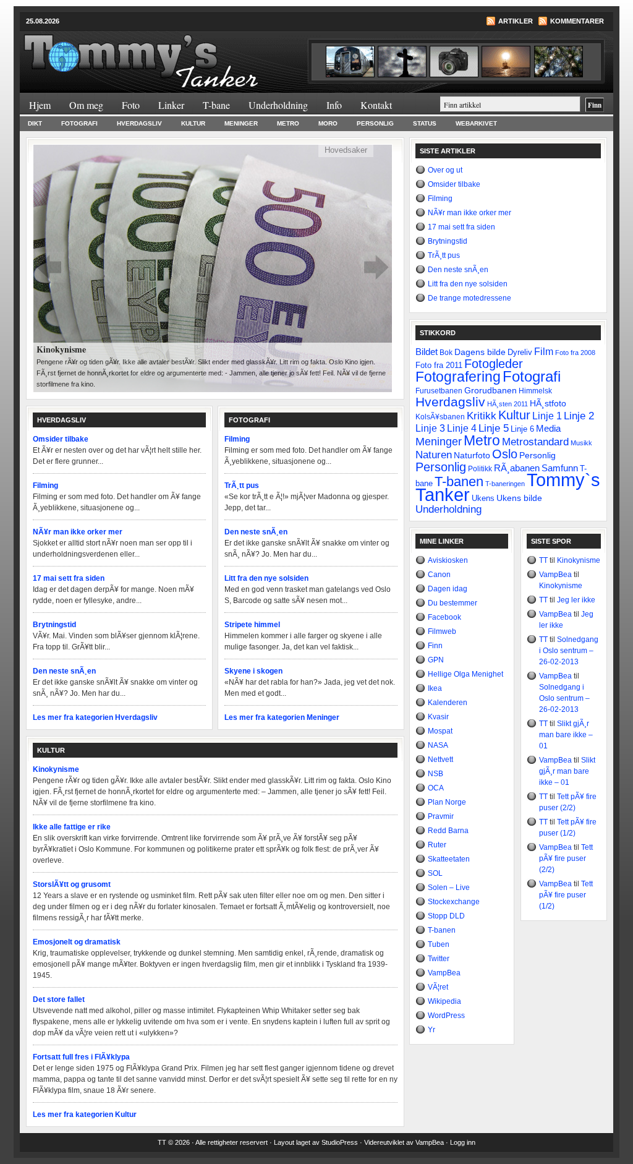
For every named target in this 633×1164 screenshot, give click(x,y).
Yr (431, 1029)
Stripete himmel (252, 624)
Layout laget (293, 1142)
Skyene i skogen (253, 671)
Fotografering (458, 377)
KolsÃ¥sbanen (440, 417)
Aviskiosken (448, 560)
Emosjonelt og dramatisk (77, 942)
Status (424, 123)
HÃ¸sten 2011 (507, 404)
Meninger (241, 123)
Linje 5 (493, 428)
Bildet (426, 351)
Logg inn (462, 1142)
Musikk (581, 443)
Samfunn (560, 468)
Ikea (435, 688)
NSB (435, 773)
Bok (446, 352)
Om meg (86, 104)
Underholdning (278, 104)
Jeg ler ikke (576, 600)
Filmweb (442, 631)
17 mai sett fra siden (68, 578)
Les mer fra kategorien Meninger (281, 717)
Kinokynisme (56, 769)
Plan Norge (447, 802)
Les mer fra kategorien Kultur (85, 1114)
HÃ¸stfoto (548, 403)
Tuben (438, 944)
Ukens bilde (519, 498)
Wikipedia (444, 1001)
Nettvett (440, 759)
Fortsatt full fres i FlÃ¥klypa (81, 1057)
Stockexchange (454, 901)
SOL (435, 873)
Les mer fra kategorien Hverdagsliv (95, 717)
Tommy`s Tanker (168, 55)
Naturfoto (472, 455)
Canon (439, 574)
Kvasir (438, 717)
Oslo (504, 454)
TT (543, 560)
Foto (131, 104)
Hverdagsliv (139, 123)
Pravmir (441, 816)
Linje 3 (430, 428)
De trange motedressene (469, 298)
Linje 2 (579, 415)
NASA (438, 745)
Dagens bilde (480, 352)
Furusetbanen (438, 391)
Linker (171, 104)
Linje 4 (462, 428)
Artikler (515, 21)
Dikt (35, 123)
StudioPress (339, 1142)
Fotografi (79, 123)
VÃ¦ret (438, 987)
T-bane (216, 104)
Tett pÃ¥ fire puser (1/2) (566, 894)
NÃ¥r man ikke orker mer (77, 532)
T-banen (459, 481)
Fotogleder (493, 363)
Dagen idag (447, 588)
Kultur (193, 123)
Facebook (444, 617)
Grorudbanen (490, 390)
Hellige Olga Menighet (465, 674)
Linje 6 (522, 429)
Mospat (440, 731)
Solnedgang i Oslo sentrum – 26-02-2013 (568, 650)
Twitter (438, 958)
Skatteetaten (449, 859)
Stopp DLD (446, 916)
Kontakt (376, 104)
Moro (328, 123)
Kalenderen (447, 702)
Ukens (483, 498)
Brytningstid (54, 624)
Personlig (375, 123)
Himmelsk (535, 391)
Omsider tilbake (60, 439)
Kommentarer (577, 21)
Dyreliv (520, 352)
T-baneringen (505, 483)
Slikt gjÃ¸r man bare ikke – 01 (566, 734)
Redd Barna (448, 830)
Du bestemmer (452, 603)
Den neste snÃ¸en (64, 671)
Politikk (480, 468)
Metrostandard (535, 442)
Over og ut (445, 170)
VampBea (444, 973)
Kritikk (481, 416)
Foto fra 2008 (575, 352)
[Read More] (212, 267)
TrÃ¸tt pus (241, 485)
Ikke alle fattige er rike (72, 827)
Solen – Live (449, 887)
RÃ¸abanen (517, 468)
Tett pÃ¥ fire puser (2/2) (566, 858)
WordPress (446, 1015)
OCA (436, 788)
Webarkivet (476, 123)
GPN (436, 660)
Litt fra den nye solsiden (266, 578)
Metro (288, 123)
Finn (435, 645)
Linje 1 (547, 415)
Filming (45, 485)
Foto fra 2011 (438, 365)
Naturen (433, 455)
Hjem (40, 104)
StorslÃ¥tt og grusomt (72, 884)
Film (543, 351)
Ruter (437, 845)
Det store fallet (59, 999)
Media (548, 429)
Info (334, 104)
